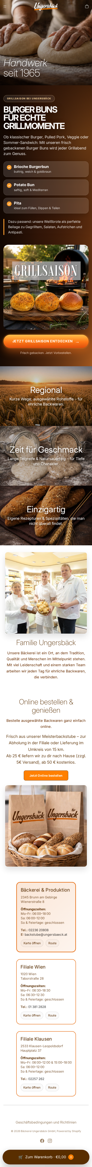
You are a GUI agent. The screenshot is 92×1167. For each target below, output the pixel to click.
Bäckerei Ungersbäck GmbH (38, 1131)
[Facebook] (42, 1140)
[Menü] (5, 6)
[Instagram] (49, 1140)
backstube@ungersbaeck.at (46, 934)
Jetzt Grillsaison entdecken (42, 341)
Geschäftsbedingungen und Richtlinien (46, 1122)
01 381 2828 (37, 1007)
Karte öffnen (32, 943)
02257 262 (36, 1079)
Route (52, 943)
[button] (46, 396)
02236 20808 (38, 930)
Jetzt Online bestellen (46, 775)
